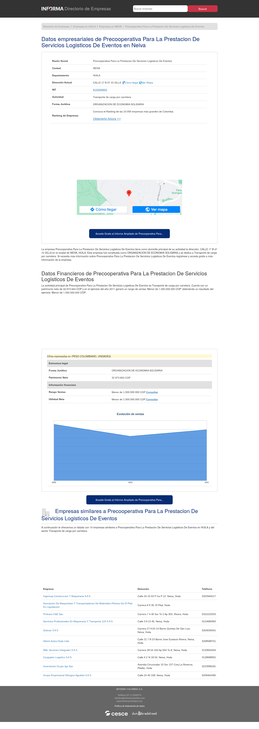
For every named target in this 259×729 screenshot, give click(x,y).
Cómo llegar (132, 82)
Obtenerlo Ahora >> (107, 119)
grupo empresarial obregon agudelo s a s (67, 675)
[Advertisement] (129, 149)
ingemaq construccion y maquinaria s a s (66, 596)
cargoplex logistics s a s (57, 657)
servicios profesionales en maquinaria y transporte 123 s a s (78, 621)
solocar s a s (50, 630)
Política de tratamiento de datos (130, 706)
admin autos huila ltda (56, 641)
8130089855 (100, 89)
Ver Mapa (147, 82)
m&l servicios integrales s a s (60, 650)
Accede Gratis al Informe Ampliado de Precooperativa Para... (129, 233)
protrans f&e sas (53, 614)
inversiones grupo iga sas (58, 666)
